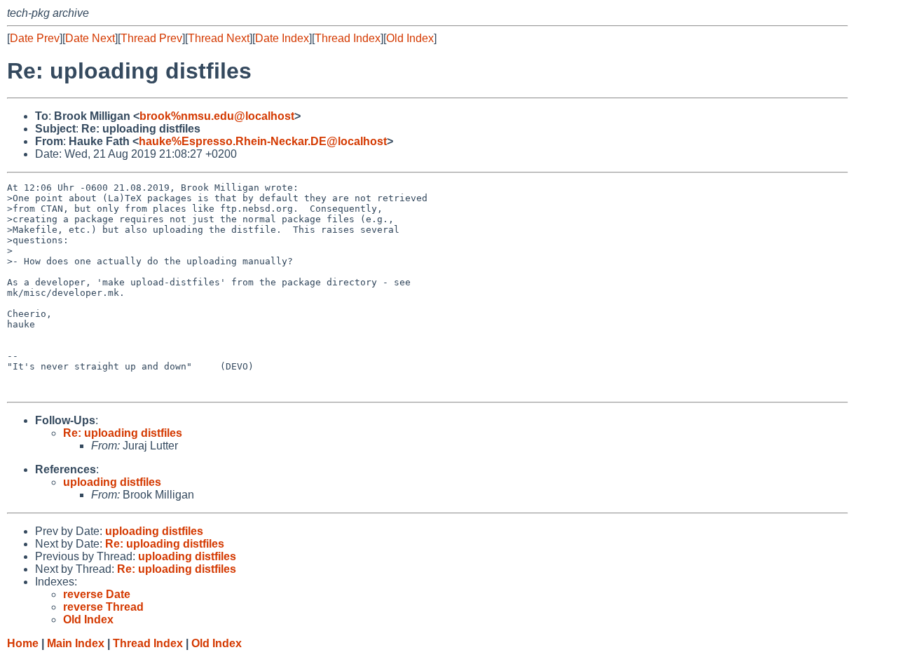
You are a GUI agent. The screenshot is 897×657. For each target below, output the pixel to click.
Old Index (410, 38)
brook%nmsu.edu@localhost (216, 116)
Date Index (282, 38)
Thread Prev (151, 38)
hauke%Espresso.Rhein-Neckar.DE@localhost (263, 141)
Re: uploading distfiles (122, 433)
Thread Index (348, 38)
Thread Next (218, 38)
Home (23, 643)
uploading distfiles (112, 482)
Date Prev (35, 38)
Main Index (75, 643)
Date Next (90, 38)
